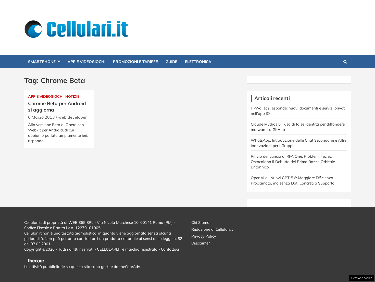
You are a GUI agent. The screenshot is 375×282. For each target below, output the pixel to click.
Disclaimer (200, 243)
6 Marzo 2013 (41, 117)
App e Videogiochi (86, 61)
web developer (72, 117)
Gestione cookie (361, 278)
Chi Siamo (200, 222)
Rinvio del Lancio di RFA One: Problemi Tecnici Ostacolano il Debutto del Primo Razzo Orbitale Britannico (293, 161)
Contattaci (170, 249)
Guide (171, 61)
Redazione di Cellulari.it (212, 229)
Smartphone (42, 61)
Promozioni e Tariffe (135, 61)
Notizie (72, 96)
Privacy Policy (203, 236)
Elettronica (198, 61)
